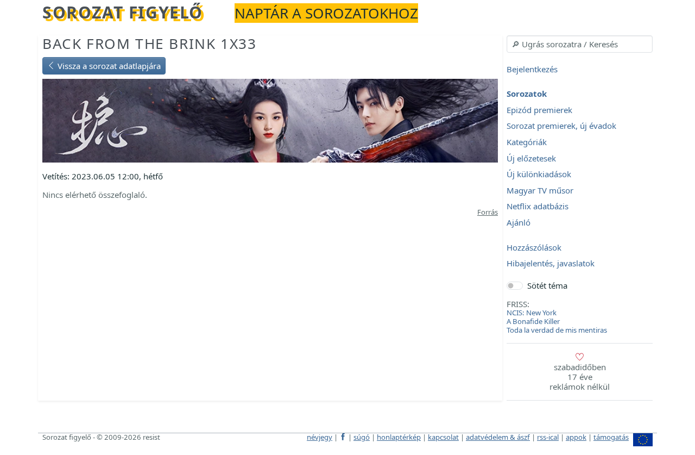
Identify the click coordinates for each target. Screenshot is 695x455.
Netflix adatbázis (537, 206)
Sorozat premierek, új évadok (561, 126)
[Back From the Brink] (270, 119)
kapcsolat (443, 437)
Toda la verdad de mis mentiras (557, 330)
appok (576, 437)
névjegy (319, 437)
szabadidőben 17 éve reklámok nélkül (579, 376)
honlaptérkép (399, 437)
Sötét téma (547, 285)
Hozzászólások (534, 247)
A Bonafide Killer (533, 321)
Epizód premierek (539, 109)
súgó (361, 437)
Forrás (487, 212)
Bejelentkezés (532, 69)
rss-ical (548, 437)
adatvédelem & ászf (498, 437)
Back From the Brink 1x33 (149, 43)
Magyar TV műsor (540, 190)
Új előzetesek (531, 158)
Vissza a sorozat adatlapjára (108, 65)
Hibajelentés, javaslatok (551, 263)
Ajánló (518, 222)
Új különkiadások (539, 174)
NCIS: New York (532, 312)
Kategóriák (527, 141)
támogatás (611, 437)
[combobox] (580, 44)
